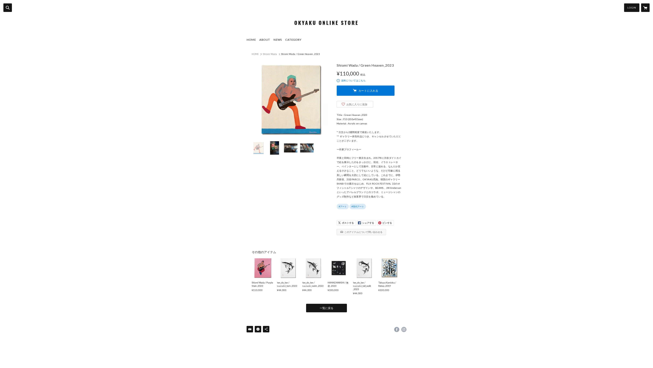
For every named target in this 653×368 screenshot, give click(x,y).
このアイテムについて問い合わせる (363, 232)
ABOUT (264, 39)
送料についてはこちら (353, 80)
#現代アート (357, 206)
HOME (251, 39)
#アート (343, 206)
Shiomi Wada (270, 54)
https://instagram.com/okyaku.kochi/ (403, 329)
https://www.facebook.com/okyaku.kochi (396, 329)
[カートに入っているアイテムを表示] (645, 7)
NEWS (277, 39)
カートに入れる (368, 90)
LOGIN (631, 7)
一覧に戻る (326, 308)
